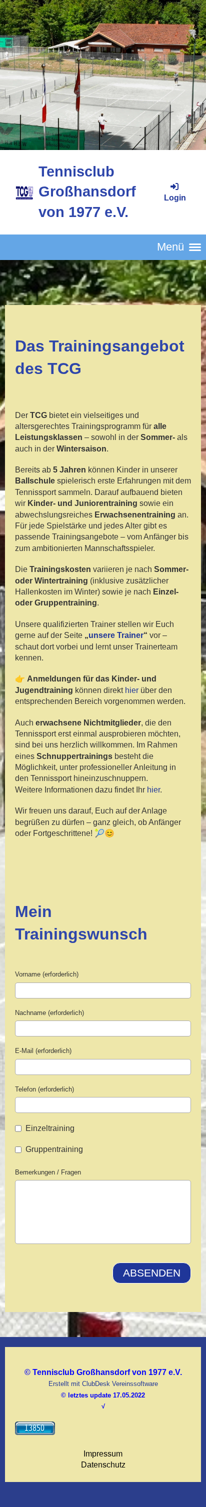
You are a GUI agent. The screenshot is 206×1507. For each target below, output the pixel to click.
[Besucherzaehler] (35, 1432)
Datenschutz (103, 1464)
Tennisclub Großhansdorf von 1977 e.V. (87, 192)
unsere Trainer (116, 635)
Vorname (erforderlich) (46, 974)
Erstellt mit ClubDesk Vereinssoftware (103, 1384)
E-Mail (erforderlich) (43, 1050)
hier (131, 690)
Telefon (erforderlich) (44, 1089)
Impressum (103, 1454)
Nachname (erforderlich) (49, 1012)
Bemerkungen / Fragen (48, 1172)
